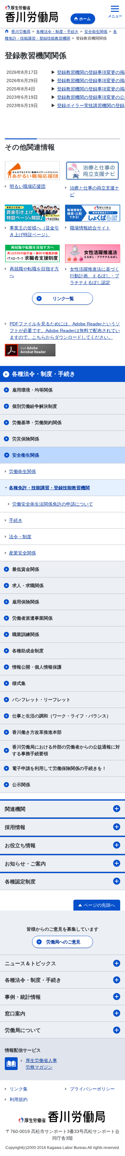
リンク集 (19, 1088)
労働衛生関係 (22, 471)
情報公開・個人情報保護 (37, 667)
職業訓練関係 (25, 634)
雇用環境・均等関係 (32, 389)
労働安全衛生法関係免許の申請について (52, 504)
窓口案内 (15, 1013)
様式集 (19, 683)
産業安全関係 (22, 552)
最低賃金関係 (25, 569)
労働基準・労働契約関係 (37, 422)
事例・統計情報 (23, 997)
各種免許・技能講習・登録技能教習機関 (49, 487)
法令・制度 (20, 536)
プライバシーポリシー (92, 1088)
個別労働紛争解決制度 (34, 406)
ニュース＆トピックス (30, 963)
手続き (15, 520)
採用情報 (15, 827)
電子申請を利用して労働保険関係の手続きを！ (59, 768)
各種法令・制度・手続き (33, 980)
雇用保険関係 (25, 601)
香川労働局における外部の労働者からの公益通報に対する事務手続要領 (66, 750)
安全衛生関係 (25, 455)
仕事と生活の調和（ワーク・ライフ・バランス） (61, 715)
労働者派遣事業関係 (32, 618)
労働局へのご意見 (63, 941)
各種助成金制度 (28, 650)
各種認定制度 (20, 881)
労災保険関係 (25, 438)
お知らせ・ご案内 (25, 863)
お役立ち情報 (20, 845)
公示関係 (21, 784)
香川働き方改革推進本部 (37, 732)
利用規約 (19, 1099)
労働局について (23, 1030)
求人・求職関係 (28, 585)
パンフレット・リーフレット (41, 699)
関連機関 (15, 809)
